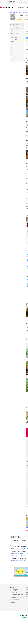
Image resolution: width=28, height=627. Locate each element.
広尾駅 (23, 560)
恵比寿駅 (13, 560)
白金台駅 (20, 560)
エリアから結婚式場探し (14, 589)
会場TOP (13, 60)
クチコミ (14, 29)
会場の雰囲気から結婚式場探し (16, 597)
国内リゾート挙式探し (14, 590)
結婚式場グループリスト (14, 602)
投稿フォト (14, 33)
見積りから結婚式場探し (14, 599)
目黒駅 (16, 560)
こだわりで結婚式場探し (14, 595)
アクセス (13, 59)
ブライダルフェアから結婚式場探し (16, 600)
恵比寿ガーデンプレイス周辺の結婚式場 (19, 548)
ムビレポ (16, 39)
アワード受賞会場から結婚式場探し (16, 594)
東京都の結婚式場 (15, 543)
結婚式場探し (21, 7)
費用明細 (13, 41)
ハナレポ (16, 37)
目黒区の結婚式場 (15, 553)
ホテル (18, 15)
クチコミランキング (13, 592)
